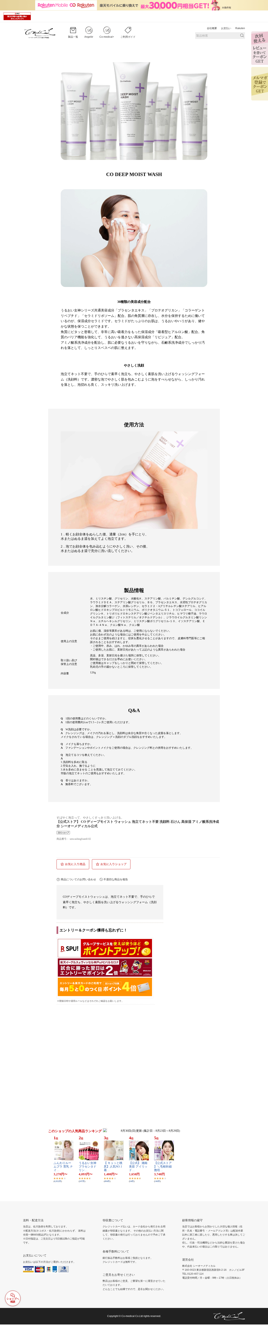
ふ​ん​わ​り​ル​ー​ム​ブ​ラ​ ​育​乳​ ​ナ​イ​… (63, 1166)
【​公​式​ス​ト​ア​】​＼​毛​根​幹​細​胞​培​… (163, 1166)
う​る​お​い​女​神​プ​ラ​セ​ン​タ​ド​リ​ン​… (87, 1166)
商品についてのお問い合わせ (78, 879)
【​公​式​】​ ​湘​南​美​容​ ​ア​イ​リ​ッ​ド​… (138, 1166)
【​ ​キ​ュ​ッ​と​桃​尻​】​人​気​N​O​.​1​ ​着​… (113, 1166)
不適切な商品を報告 (115, 879)
